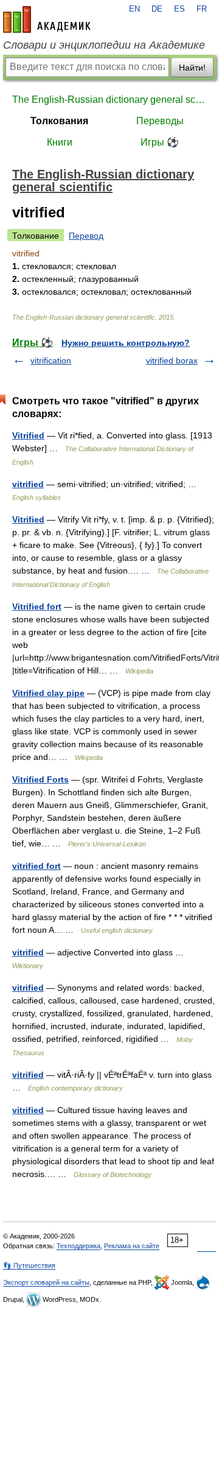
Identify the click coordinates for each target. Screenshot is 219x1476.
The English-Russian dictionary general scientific (109, 99)
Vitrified (28, 435)
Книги (59, 142)
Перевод (86, 236)
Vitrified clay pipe (48, 693)
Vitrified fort (36, 606)
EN (134, 9)
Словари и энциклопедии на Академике (104, 45)
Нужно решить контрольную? (125, 343)
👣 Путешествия (29, 1265)
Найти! (192, 67)
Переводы (160, 121)
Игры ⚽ (160, 142)
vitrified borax (172, 360)
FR (201, 9)
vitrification (50, 360)
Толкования (59, 121)
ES (179, 9)
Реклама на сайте (131, 1245)
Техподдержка (78, 1245)
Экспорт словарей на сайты (46, 1282)
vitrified (28, 484)
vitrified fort (36, 866)
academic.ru (47, 19)
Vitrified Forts (40, 779)
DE (156, 9)
